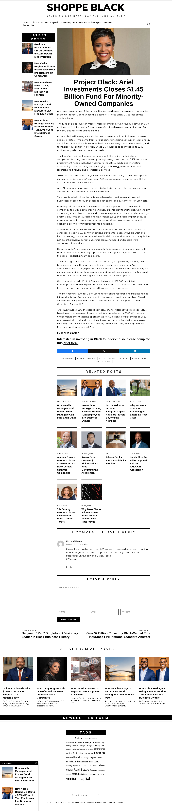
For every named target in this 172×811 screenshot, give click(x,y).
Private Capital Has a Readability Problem (116, 460)
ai (83, 739)
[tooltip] (72, 351)
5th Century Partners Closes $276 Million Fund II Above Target (66, 515)
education (79, 753)
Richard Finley (74, 541)
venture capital (78, 779)
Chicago (89, 746)
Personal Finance (84, 766)
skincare (102, 770)
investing (94, 761)
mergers (123, 358)
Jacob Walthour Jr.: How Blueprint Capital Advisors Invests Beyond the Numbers (115, 413)
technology (92, 774)
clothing (96, 745)
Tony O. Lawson (70, 332)
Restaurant (94, 770)
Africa (78, 738)
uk (104, 774)
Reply (69, 567)
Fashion (99, 753)
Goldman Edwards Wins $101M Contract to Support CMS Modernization (43, 50)
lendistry (69, 766)
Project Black (64, 136)
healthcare (83, 762)
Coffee (103, 746)
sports (68, 774)
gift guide (93, 758)
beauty (101, 742)
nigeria (75, 766)
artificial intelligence (86, 742)
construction (89, 749)
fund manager (85, 758)
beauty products (72, 746)
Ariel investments (86, 358)
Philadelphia (93, 766)
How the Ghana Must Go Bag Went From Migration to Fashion (43, 88)
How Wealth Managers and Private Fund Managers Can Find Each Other (66, 411)
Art (76, 742)
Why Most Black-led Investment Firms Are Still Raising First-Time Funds (91, 515)
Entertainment (89, 753)
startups (83, 774)
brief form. (70, 343)
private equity (139, 358)
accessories (70, 739)
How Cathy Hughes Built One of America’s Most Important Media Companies (44, 69)
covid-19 (70, 753)
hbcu (68, 762)
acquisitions (67, 358)
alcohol (87, 739)
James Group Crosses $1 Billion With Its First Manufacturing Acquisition (89, 465)
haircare (99, 758)
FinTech (69, 758)
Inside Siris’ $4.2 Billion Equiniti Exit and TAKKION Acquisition (139, 463)
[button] (98, 795)
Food (76, 757)
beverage (82, 746)
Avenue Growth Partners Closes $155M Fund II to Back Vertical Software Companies (66, 465)
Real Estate (81, 769)
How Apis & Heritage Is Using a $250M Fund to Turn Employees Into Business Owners (91, 413)
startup (76, 774)
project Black (103, 362)
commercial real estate (75, 749)
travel (99, 774)
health (75, 761)
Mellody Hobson (107, 358)
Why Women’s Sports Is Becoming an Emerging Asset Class (139, 411)
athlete (97, 742)
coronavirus (99, 749)
